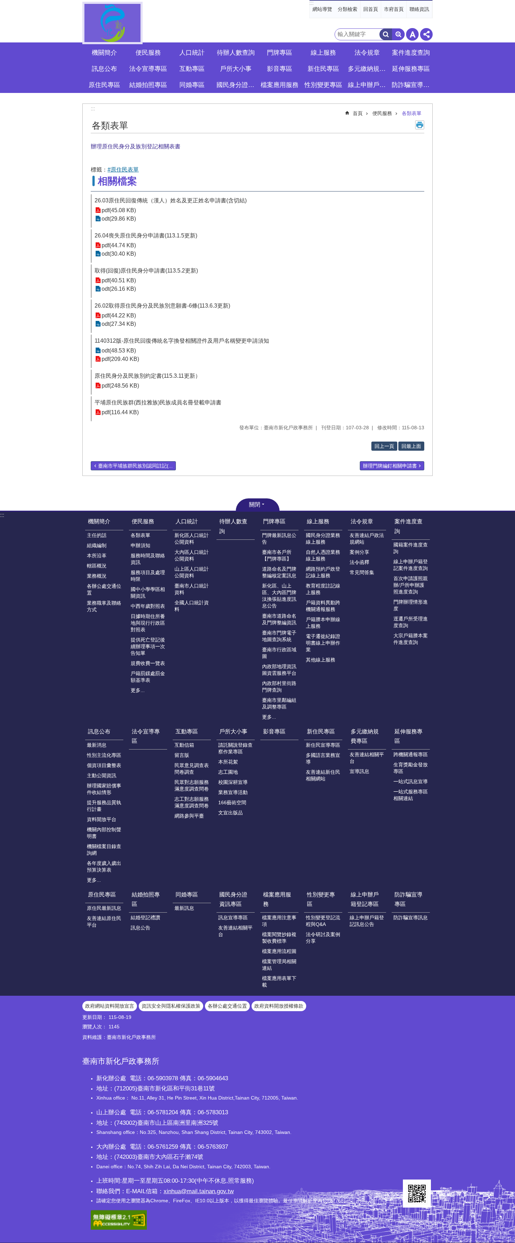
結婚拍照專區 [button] (148, 84)
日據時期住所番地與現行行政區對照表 (148, 622)
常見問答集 (362, 572)
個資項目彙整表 (104, 765)
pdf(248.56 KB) (120, 386)
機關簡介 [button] (104, 52)
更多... (138, 690)
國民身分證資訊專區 (233, 899)
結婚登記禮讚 (145, 917)
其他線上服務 (320, 660)
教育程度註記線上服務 (323, 589)
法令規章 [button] (367, 52)
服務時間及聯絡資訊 (148, 559)
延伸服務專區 (408, 736)
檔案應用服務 (277, 899)
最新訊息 (184, 908)
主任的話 (97, 535)
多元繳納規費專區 (365, 736)
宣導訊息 (359, 771)
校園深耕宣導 (233, 782)
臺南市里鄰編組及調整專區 (279, 703)
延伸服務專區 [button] (411, 68)
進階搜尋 (398, 34)
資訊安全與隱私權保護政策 (171, 1006)
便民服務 (382, 113)
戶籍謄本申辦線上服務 (323, 623)
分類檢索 (347, 9)
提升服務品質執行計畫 (104, 806)
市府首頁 (394, 9)
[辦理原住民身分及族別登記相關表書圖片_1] (417, 1194)
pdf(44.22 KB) (119, 315)
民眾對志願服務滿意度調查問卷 (191, 785)
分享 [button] (426, 34)
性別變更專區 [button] (323, 84)
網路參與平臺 (189, 816)
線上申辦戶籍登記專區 (365, 899)
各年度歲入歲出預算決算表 (104, 866)
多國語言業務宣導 (323, 758)
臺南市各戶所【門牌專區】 (276, 555)
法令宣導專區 (148, 68)
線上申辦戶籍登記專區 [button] (368, 84)
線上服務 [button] (323, 52)
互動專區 (187, 731)
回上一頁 (384, 446)
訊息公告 (140, 927)
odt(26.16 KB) (119, 289)
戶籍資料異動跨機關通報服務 (323, 606)
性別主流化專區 (104, 755)
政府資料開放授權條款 (278, 1006)
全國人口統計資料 (191, 606)
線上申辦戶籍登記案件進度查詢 (410, 565)
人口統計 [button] (192, 52)
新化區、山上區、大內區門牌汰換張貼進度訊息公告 (279, 596)
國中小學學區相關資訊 (148, 592)
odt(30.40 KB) (119, 254)
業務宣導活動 (233, 792)
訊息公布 (99, 731)
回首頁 (370, 9)
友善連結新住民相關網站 (323, 775)
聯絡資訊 (419, 9)
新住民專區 (321, 731)
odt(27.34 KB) (119, 324)
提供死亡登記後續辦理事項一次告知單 (148, 646)
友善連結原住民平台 (104, 921)
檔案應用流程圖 (279, 951)
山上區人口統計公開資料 (191, 572)
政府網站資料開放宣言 (109, 1006)
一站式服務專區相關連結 (410, 795)
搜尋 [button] (385, 34)
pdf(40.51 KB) (119, 280)
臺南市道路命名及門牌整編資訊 (279, 619)
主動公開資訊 (101, 775)
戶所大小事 (233, 731)
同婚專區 (187, 895)
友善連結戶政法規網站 (367, 538)
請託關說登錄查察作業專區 (235, 748)
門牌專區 (274, 521)
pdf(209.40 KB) (120, 359)
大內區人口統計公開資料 (191, 555)
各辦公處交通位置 (104, 589)
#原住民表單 (123, 170)
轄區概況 (97, 566)
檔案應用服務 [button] (279, 84)
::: (311, 3)
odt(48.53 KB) (119, 351)
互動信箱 (184, 745)
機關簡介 (99, 521)
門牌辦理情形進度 (410, 605)
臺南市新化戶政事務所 (112, 23)
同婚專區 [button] (192, 84)
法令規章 (362, 521)
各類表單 (411, 113)
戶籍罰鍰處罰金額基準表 (148, 677)
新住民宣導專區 (323, 745)
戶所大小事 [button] (236, 68)
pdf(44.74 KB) (119, 245)
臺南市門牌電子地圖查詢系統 (279, 636)
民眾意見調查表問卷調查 (191, 768)
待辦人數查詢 (236, 52)
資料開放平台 (101, 819)
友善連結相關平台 (367, 758)
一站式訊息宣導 (410, 781)
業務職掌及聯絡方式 (104, 606)
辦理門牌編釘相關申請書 (390, 466)
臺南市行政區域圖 (279, 653)
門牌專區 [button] (279, 52)
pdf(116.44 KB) (120, 412)
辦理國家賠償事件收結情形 (104, 789)
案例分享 (359, 552)
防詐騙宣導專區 (408, 899)
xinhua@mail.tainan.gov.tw (199, 1191)
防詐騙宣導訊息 (410, 917)
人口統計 (187, 521)
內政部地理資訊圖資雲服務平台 (279, 670)
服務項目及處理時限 (148, 576)
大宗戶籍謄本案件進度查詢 (410, 639)
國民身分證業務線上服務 (323, 538)
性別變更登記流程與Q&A (323, 921)
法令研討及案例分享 (323, 938)
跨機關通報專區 (410, 754)
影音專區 (279, 68)
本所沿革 (97, 555)
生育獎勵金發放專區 (410, 768)
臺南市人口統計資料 (191, 589)
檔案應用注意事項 (279, 921)
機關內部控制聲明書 (104, 833)
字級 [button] (412, 34)
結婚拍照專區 (146, 899)
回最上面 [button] (411, 446)
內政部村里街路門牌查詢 (279, 686)
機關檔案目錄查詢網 (104, 850)
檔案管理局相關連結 (279, 965)
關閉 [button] (254, 505)
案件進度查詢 (408, 526)
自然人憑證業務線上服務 (323, 555)
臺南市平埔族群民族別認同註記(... (135, 466)
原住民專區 (102, 895)
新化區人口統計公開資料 (191, 538)
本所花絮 (228, 762)
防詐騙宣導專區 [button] (412, 84)
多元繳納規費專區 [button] (368, 68)
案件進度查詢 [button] (411, 52)
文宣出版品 (230, 812)
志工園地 (228, 772)
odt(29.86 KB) (119, 219)
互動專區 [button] (192, 68)
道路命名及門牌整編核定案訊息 (279, 572)
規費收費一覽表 (148, 663)
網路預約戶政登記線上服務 (323, 572)
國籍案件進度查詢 (410, 548)
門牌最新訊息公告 (279, 538)
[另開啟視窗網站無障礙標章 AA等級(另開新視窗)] (119, 1228)
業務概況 (97, 576)
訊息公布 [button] (104, 68)
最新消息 (97, 745)
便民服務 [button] (148, 52)
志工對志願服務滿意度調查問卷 (191, 802)
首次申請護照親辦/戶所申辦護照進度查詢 (410, 585)
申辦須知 (140, 545)
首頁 (358, 113)
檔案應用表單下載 (279, 981)
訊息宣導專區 (233, 917)
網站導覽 (322, 9)
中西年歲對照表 (148, 606)
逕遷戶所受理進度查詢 (410, 622)
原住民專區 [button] (104, 84)
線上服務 (318, 521)
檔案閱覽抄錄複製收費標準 (279, 938)
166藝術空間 (232, 802)
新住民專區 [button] (323, 68)
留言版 (181, 755)
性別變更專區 (321, 899)
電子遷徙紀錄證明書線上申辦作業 (323, 642)
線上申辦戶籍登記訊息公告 (367, 921)
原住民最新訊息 (104, 908)
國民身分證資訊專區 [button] (236, 84)
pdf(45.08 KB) (119, 210)
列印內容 (419, 124)
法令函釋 (359, 562)
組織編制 (97, 545)
